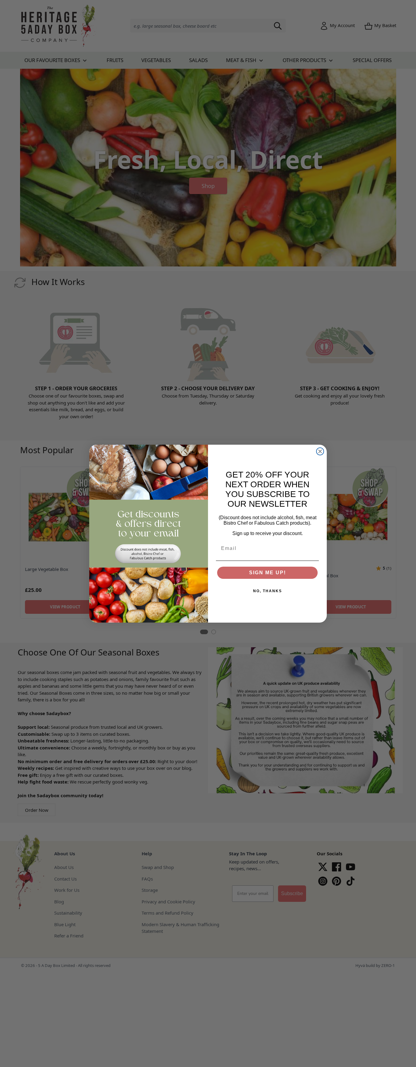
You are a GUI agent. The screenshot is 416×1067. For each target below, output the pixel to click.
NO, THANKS (267, 591)
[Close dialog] (320, 451)
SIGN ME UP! (267, 572)
